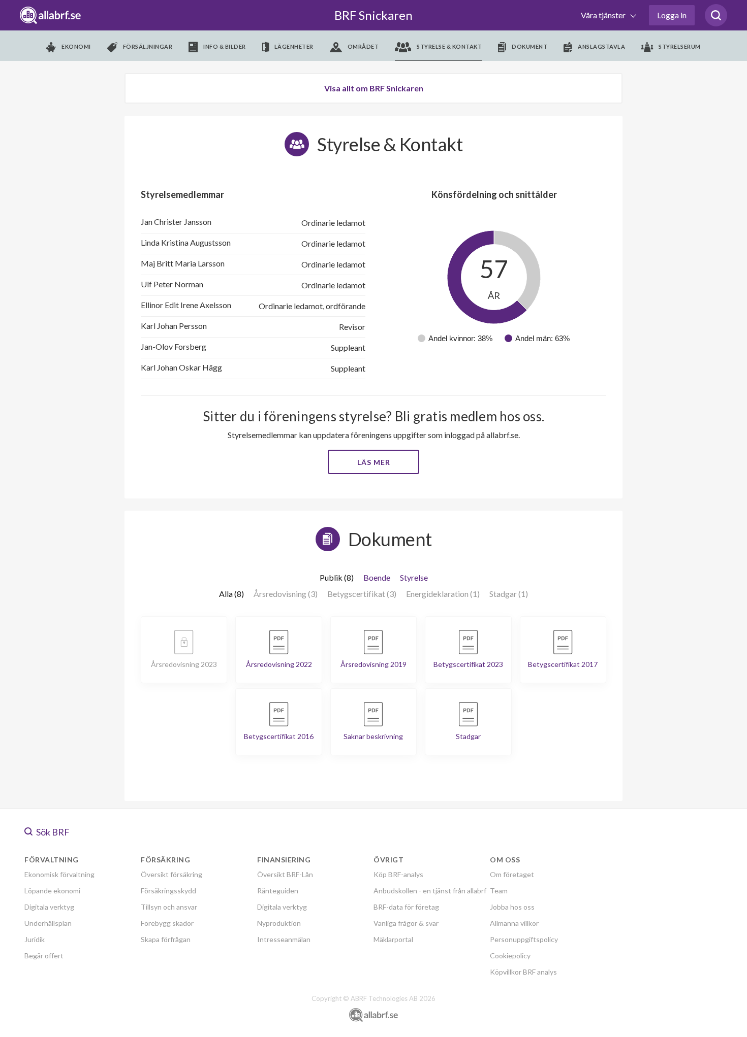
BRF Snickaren (373, 15)
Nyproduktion (279, 923)
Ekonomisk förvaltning (59, 874)
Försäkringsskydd (168, 890)
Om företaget (512, 874)
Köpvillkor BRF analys (523, 971)
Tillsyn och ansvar (169, 906)
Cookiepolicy (510, 955)
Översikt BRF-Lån (285, 874)
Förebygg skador (167, 923)
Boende (376, 577)
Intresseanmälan (283, 939)
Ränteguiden (277, 890)
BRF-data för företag (406, 906)
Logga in (672, 15)
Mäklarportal (393, 939)
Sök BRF (52, 832)
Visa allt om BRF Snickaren (373, 88)
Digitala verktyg (49, 906)
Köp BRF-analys (398, 874)
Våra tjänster (604, 15)
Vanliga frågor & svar (406, 923)
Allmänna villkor (514, 923)
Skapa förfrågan (166, 939)
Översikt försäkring (171, 874)
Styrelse (414, 577)
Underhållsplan (48, 923)
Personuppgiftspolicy (524, 939)
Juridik (34, 939)
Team (499, 890)
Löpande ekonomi (52, 890)
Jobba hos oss (512, 906)
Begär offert (44, 955)
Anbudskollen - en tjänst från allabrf (430, 890)
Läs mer (373, 462)
